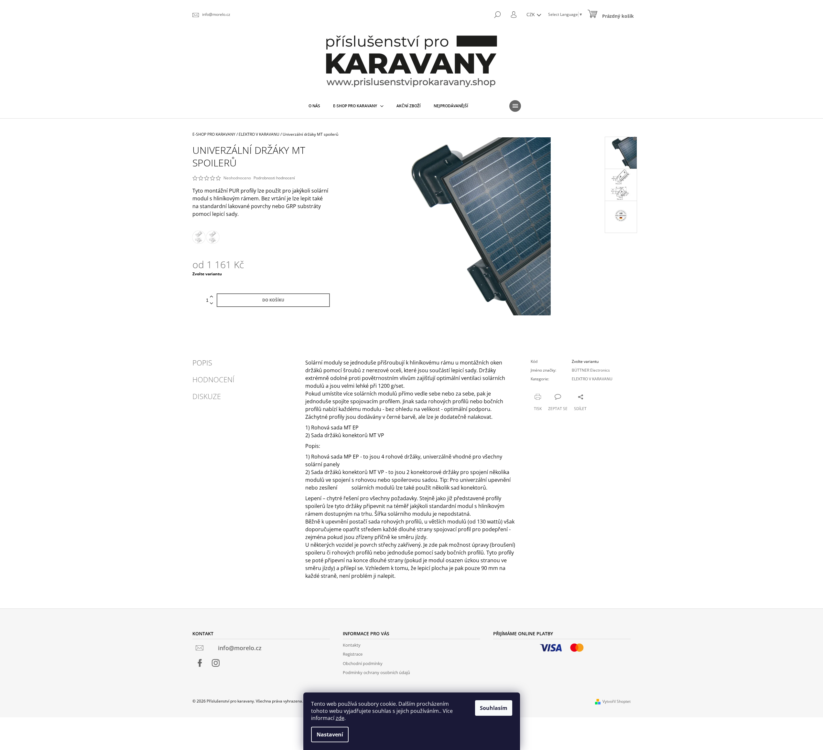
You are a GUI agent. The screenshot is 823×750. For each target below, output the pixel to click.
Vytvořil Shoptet (616, 701)
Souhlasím (493, 708)
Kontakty (352, 645)
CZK (531, 14)
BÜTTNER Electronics (591, 370)
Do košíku (273, 300)
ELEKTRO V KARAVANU (592, 379)
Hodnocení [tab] (213, 379)
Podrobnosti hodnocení (274, 178)
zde (340, 718)
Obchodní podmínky (363, 663)
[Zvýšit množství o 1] (211, 296)
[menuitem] (314, 106)
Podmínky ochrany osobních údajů (376, 672)
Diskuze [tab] (206, 396)
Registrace (353, 654)
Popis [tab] (202, 362)
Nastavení (330, 734)
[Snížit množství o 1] (211, 303)
